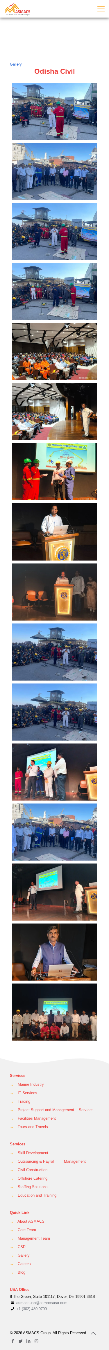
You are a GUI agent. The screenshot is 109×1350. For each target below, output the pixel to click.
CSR (22, 1247)
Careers (24, 1264)
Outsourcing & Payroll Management (52, 1161)
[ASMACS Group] (18, 8)
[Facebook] (13, 1341)
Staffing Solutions (33, 1187)
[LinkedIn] (29, 1341)
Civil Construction (32, 1170)
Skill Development (33, 1153)
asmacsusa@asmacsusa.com (41, 1303)
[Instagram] (36, 1341)
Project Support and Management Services (56, 1110)
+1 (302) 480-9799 (31, 1309)
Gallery (24, 1255)
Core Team (27, 1230)
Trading (24, 1101)
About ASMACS (30, 1221)
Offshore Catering (32, 1178)
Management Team (34, 1238)
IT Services (27, 1093)
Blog (21, 1272)
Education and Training (37, 1195)
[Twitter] (21, 1341)
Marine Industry (31, 1084)
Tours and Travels (33, 1127)
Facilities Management (37, 1118)
